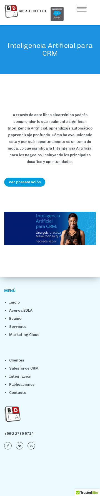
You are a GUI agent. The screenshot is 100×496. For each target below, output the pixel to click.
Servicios (17, 326)
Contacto (17, 392)
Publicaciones (21, 384)
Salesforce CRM (24, 368)
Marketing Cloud (24, 335)
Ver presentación (25, 182)
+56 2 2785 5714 (19, 433)
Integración (20, 376)
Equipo (15, 318)
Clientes (16, 360)
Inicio (14, 302)
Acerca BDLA (20, 310)
